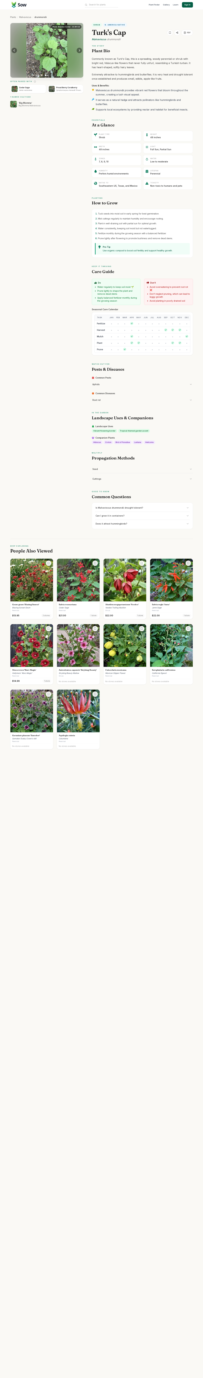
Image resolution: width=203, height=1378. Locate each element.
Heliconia (149, 442)
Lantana (137, 442)
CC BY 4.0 (76, 27)
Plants (13, 17)
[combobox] (103, 4)
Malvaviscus (25, 17)
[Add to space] (170, 33)
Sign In (187, 4)
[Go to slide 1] (45, 75)
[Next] (79, 50)
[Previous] (14, 50)
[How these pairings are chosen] (35, 81)
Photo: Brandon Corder (61, 27)
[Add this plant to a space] (48, 563)
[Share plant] (177, 33)
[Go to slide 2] (47, 75)
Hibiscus (97, 442)
